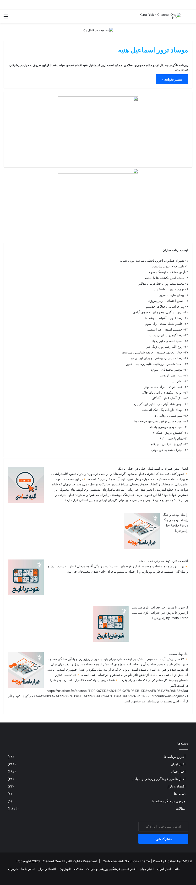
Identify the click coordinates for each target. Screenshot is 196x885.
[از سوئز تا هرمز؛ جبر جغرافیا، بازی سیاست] (111, 640)
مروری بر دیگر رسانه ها (168, 801)
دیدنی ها (179, 794)
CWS (185, 861)
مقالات (180, 808)
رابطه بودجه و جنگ (175, 514)
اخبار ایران (178, 764)
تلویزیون (65, 869)
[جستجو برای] (190, 18)
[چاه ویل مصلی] (26, 687)
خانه (177, 869)
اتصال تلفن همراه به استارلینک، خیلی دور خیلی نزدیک (153, 468)
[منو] (6, 18)
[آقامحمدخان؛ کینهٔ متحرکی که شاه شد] (26, 594)
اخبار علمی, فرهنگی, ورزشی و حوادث (158, 779)
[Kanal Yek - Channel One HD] (157, 16)
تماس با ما (28, 869)
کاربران (13, 869)
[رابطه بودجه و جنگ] (142, 548)
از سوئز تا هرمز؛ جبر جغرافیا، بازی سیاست (160, 607)
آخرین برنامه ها (174, 757)
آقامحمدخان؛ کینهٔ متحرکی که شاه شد (163, 561)
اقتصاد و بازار (176, 786)
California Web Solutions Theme (126, 861)
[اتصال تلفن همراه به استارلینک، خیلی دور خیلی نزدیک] (26, 501)
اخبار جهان (178, 771)
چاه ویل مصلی (178, 654)
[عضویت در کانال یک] (98, 30)
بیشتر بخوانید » (172, 79)
